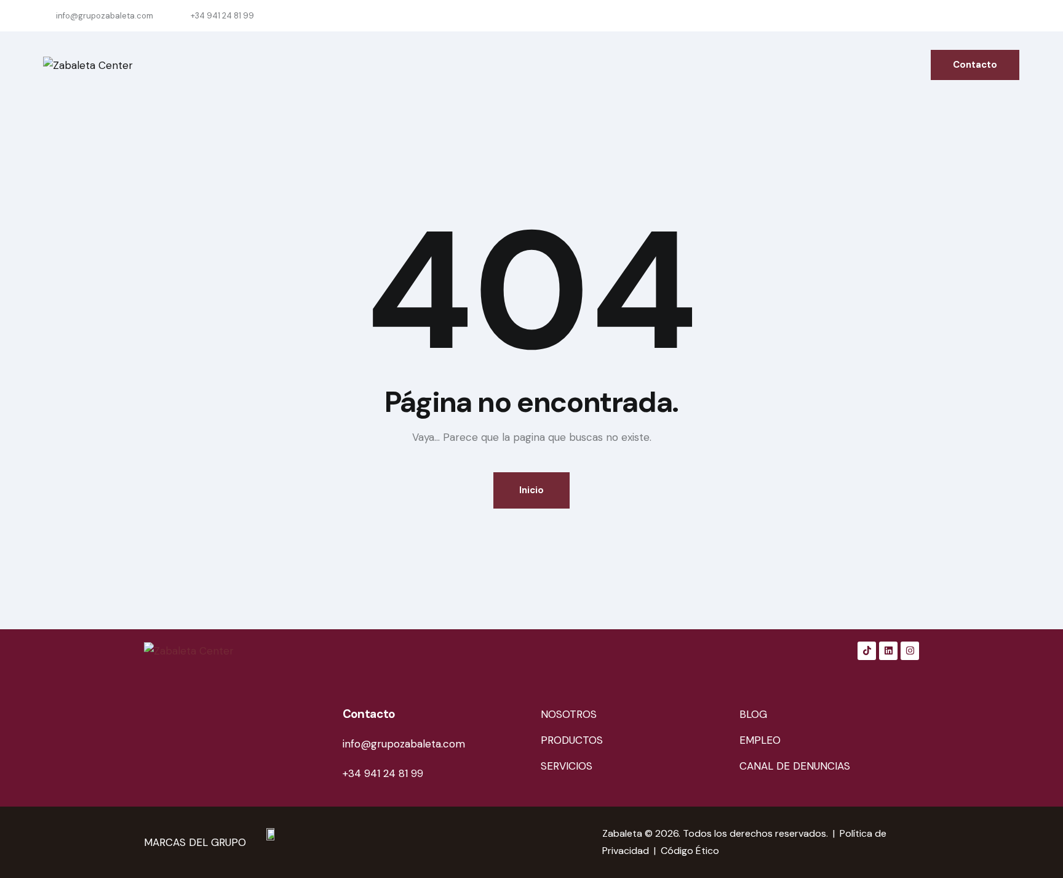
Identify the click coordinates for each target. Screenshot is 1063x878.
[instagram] (1013, 16)
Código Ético (690, 850)
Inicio (531, 490)
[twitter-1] (984, 16)
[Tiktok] (867, 651)
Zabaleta (622, 833)
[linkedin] (954, 16)
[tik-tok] (925, 16)
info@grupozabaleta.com (404, 744)
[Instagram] (910, 651)
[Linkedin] (888, 651)
